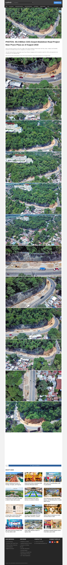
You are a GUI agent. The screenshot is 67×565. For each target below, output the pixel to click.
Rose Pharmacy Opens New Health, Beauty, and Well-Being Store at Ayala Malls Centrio (52, 500)
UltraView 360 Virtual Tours (19, 6)
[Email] (55, 542)
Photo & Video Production (28, 6)
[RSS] (57, 542)
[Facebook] (50, 542)
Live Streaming (11, 6)
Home (6, 6)
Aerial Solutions (36, 6)
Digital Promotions (42, 6)
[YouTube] (52, 542)
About (48, 6)
